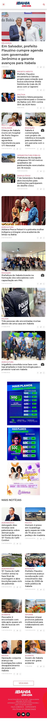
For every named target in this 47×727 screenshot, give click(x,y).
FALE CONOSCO (17, 707)
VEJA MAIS (23, 683)
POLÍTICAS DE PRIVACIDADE (24, 709)
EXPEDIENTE (30, 707)
